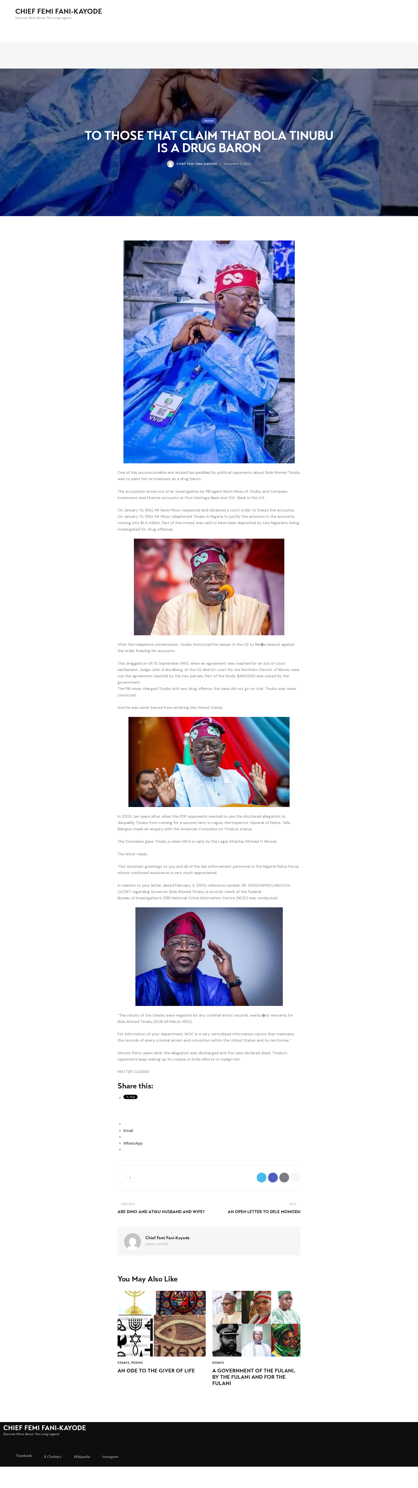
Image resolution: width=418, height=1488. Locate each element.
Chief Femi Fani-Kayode (167, 1237)
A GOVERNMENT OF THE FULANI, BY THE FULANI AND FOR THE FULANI (253, 1377)
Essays (209, 120)
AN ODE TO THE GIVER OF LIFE (156, 1371)
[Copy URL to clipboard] (295, 1177)
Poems (137, 1363)
